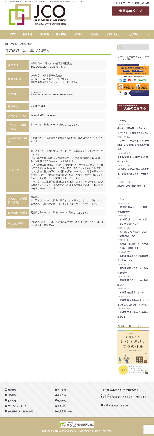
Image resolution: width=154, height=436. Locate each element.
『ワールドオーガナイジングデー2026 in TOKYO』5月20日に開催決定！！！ (133, 145)
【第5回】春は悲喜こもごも (130, 292)
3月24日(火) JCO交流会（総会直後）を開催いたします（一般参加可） (133, 173)
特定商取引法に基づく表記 (20, 411)
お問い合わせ (113, 34)
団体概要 (44, 34)
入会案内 (77, 34)
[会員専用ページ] (130, 15)
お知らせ (27, 34)
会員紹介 (94, 34)
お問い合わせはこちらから (116, 405)
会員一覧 (61, 400)
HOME (12, 34)
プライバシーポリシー (18, 406)
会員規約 (61, 395)
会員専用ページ (136, 34)
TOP (6, 44)
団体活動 (61, 34)
